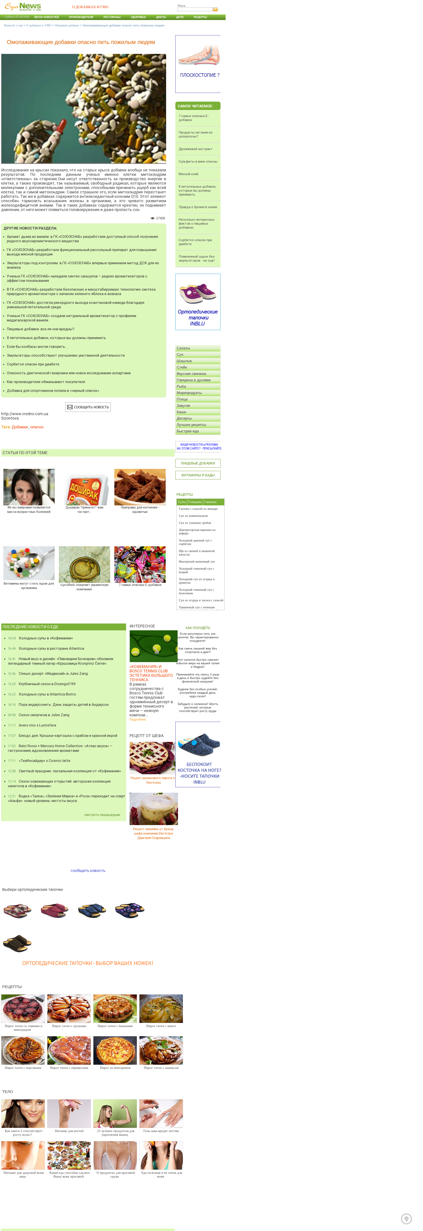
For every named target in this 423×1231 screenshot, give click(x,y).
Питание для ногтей (69, 1131)
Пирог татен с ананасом (161, 1068)
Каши (181, 412)
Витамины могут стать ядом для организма (29, 586)
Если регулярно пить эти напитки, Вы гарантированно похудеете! (198, 637)
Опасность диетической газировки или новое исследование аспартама (69, 373)
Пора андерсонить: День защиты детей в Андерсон (58, 704)
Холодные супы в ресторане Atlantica (46, 648)
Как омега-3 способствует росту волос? (24, 1132)
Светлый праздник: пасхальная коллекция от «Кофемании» (64, 771)
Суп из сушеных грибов (195, 523)
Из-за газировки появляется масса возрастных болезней (28, 510)
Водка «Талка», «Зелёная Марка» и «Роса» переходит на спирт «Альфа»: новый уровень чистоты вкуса (66, 798)
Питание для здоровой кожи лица (24, 1174)
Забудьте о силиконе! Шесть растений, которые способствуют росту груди (197, 707)
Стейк (182, 367)
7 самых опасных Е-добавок (140, 585)
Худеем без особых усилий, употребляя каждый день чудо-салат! (198, 692)
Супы (182, 502)
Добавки (20, 427)
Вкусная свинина (191, 374)
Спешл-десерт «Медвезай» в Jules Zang (48, 673)
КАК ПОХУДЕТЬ (198, 628)
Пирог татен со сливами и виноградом (23, 1027)
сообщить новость (88, 870)
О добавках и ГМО (38, 25)
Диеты (161, 17)
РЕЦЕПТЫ (184, 494)
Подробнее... (139, 719)
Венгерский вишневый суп (197, 561)
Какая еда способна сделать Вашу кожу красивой (70, 1174)
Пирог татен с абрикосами (69, 1068)
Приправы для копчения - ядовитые (140, 510)
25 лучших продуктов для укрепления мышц (115, 1132)
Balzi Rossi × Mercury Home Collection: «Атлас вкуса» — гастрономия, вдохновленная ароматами (60, 748)
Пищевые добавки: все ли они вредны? (40, 329)
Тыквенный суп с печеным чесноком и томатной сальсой (198, 609)
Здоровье (138, 17)
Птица (182, 399)
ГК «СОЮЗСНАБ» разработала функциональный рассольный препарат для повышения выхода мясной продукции (81, 252)
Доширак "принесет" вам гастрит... (84, 510)
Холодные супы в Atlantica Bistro (42, 694)
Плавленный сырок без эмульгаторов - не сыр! (197, 258)
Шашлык (184, 361)
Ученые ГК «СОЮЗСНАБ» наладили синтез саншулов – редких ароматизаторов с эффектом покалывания (77, 278)
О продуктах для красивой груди (115, 1174)
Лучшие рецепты (191, 425)
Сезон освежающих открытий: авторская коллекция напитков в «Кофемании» (59, 783)
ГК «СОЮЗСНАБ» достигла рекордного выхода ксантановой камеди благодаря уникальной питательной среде (75, 304)
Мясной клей (188, 174)
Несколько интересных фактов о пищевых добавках (196, 223)
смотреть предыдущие (102, 815)
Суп (180, 354)
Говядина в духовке (194, 380)
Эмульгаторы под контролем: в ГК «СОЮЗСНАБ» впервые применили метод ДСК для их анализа (83, 265)
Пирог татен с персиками (23, 1068)
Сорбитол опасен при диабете (33, 364)
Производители (81, 17)
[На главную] (22, 13)
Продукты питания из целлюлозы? (195, 134)
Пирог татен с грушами (69, 1026)
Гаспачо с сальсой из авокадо (198, 508)
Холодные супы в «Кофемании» (40, 638)
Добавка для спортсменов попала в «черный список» (53, 390)
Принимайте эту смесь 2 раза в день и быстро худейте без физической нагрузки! (197, 678)
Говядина (195, 502)
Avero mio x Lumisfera (32, 725)
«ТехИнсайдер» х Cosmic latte (39, 760)
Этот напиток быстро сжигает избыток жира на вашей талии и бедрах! (197, 663)
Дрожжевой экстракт (196, 149)
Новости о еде (13, 25)
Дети (180, 17)
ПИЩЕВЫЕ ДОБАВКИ (198, 463)
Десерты (184, 418)
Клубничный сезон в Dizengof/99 (42, 684)
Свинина (210, 502)
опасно (36, 427)
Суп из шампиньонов (193, 515)
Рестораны (112, 17)
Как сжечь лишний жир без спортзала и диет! (197, 650)
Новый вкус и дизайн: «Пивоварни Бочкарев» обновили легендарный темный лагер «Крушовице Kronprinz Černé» (60, 661)
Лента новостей (46, 17)
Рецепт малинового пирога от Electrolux (154, 780)
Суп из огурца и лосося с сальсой (201, 600)
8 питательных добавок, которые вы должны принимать (56, 338)
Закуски (183, 406)
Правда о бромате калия (198, 207)
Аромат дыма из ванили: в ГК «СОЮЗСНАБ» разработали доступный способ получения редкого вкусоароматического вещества (82, 238)
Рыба (181, 386)
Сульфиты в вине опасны (198, 161)
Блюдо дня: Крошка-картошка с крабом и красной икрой (62, 735)
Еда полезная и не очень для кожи (161, 1174)
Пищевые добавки (67, 25)
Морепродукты (189, 393)
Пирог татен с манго (161, 1026)
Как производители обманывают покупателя (46, 382)
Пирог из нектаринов (115, 1068)
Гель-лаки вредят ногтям (161, 1131)
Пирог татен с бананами (115, 1026)
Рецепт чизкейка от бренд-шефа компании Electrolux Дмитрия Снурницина (153, 833)
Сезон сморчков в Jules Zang (38, 715)
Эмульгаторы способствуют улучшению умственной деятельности (66, 355)
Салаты (183, 348)
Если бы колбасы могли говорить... (37, 346)
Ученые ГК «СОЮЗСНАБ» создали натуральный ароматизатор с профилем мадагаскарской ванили (71, 318)
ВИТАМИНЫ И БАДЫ (198, 475)
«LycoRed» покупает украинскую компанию (84, 587)
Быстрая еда (188, 431)
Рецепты (200, 17)
